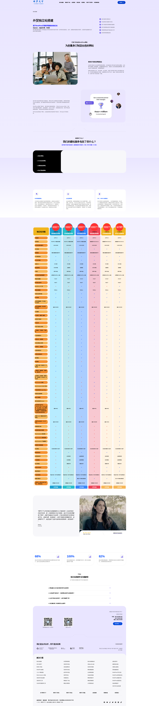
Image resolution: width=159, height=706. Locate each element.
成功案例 (73, 2)
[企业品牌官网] (68, 194)
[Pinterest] (115, 702)
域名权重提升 (115, 683)
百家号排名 (66, 675)
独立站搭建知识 (91, 661)
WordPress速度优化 (116, 680)
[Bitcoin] (118, 702)
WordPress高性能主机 (117, 675)
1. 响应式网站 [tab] (40, 156)
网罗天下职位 (69, 692)
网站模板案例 (91, 669)
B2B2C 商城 (39, 666)
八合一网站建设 (40, 672)
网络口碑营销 (67, 683)
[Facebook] (104, 702)
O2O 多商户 (39, 664)
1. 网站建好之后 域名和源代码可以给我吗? (58, 588)
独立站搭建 (61, 2)
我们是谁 (78, 2)
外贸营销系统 (96, 2)
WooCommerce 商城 (41, 675)
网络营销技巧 (91, 677)
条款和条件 (39, 700)
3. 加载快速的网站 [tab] (41, 165)
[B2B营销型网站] (37, 194)
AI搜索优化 (66, 677)
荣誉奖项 (106, 692)
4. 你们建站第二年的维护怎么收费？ (57, 603)
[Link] (121, 702)
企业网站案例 (91, 672)
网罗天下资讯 (56, 692)
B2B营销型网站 (38, 198)
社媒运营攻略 (91, 675)
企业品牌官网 (69, 198)
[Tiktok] (110, 702)
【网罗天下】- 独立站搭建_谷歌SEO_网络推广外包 (51, 702)
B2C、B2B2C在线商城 (102, 198)
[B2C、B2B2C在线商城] (99, 194)
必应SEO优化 (67, 672)
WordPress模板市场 (116, 677)
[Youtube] (107, 702)
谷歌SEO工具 (40, 680)
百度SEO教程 (91, 666)
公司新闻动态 (91, 683)
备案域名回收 (115, 664)
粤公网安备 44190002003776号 (67, 700)
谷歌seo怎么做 (91, 664)
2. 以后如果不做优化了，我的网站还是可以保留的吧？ (61, 593)
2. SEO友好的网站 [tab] (41, 160)
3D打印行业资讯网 (116, 686)
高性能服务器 (115, 669)
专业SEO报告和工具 (41, 683)
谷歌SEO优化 (67, 664)
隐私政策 (45, 700)
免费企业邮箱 (115, 666)
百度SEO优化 (67, 669)
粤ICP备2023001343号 (53, 700)
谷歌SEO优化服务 (41, 677)
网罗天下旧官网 (89, 2)
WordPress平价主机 (116, 672)
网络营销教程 (91, 680)
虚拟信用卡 (114, 661)
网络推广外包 (67, 2)
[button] (79, 588)
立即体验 (56, 487)
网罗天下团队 (82, 692)
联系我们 (83, 2)
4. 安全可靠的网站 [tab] (41, 170)
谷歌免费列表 (67, 666)
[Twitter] (112, 702)
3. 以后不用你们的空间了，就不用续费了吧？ (59, 598)
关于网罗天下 (43, 692)
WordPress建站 (40, 669)
